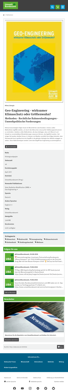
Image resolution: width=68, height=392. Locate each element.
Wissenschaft (25, 362)
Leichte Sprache (11, 381)
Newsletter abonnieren (11, 340)
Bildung (61, 362)
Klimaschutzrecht (52, 239)
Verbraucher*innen (10, 362)
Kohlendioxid (11, 242)
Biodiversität (23, 239)
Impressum (7, 378)
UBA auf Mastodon (10, 292)
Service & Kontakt (22, 378)
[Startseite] (10, 5)
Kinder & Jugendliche (10, 367)
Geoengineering (36, 239)
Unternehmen (38, 362)
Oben (61, 347)
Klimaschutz (11, 239)
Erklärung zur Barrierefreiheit (55, 378)
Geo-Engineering (10, 189)
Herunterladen (12, 147)
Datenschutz (37, 378)
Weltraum (40, 242)
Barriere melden (59, 381)
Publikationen (9, 15)
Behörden (51, 362)
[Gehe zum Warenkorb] (57, 7)
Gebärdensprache (36, 381)
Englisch (8, 205)
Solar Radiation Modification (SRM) (17, 187)
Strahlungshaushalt (26, 242)
